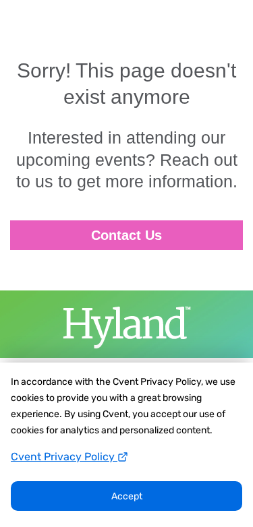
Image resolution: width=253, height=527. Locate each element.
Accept (126, 496)
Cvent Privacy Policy (64, 456)
